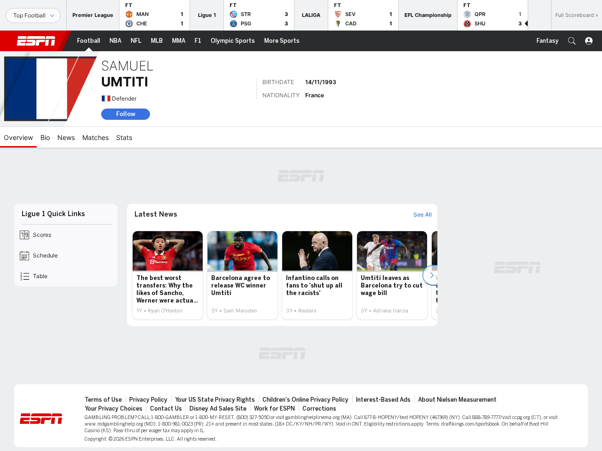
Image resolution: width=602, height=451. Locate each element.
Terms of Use (103, 400)
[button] (572, 41)
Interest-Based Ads (383, 400)
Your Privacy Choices (114, 408)
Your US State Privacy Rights (215, 400)
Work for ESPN (274, 408)
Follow (125, 113)
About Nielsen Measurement (457, 400)
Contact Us (166, 408)
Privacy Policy (148, 400)
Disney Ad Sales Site (218, 408)
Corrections (319, 408)
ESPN (36, 41)
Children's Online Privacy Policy (305, 400)
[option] (168, 275)
